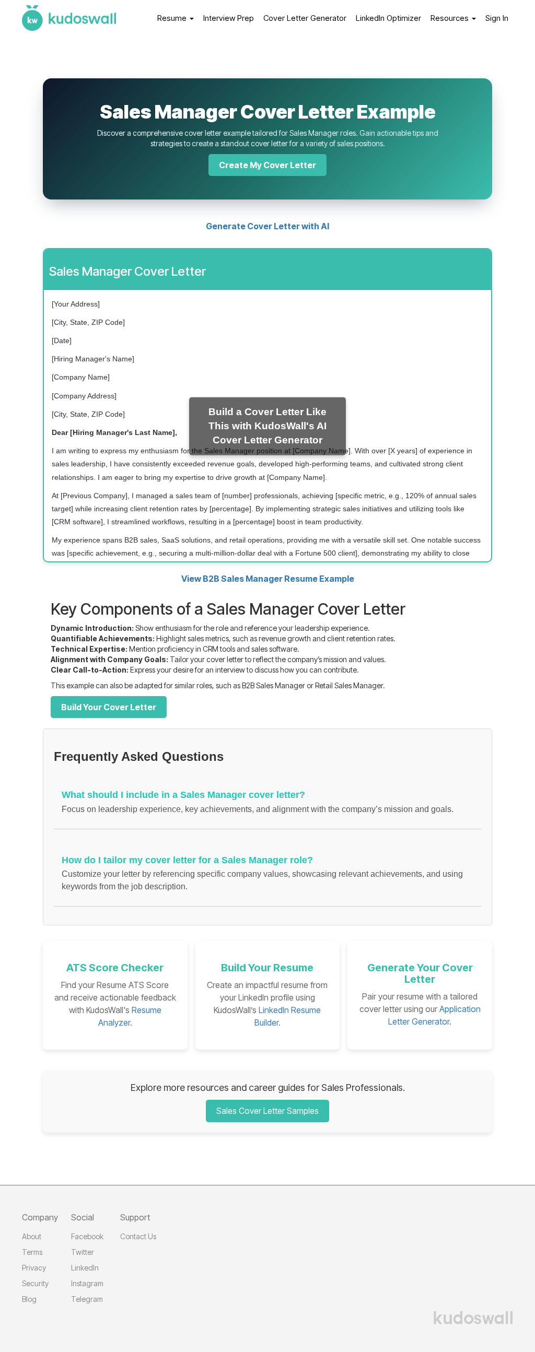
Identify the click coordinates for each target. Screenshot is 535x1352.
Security (35, 1283)
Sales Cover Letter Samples (267, 1111)
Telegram (87, 1299)
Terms (32, 1252)
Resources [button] (451, 18)
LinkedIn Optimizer (388, 18)
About (31, 1236)
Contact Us (138, 1236)
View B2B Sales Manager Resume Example (267, 578)
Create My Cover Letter (267, 165)
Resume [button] (173, 18)
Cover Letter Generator (304, 18)
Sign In (496, 18)
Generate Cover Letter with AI (267, 226)
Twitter (82, 1252)
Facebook (87, 1236)
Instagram (87, 1283)
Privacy (34, 1267)
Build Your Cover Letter (108, 707)
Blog (29, 1299)
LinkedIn (85, 1267)
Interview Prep (228, 18)
